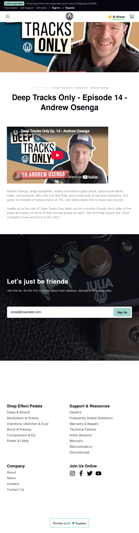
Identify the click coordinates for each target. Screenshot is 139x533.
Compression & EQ (21, 435)
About (11, 472)
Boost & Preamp (19, 429)
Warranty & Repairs (84, 424)
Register (70, 8)
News (11, 478)
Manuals (76, 441)
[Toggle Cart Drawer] (131, 16)
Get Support (26, 8)
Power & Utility (18, 441)
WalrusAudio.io (81, 446)
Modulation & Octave (22, 418)
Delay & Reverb (18, 412)
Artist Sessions (81, 435)
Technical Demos (83, 429)
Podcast (44, 87)
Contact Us (15, 489)
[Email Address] (69, 312)
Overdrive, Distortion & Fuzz (28, 424)
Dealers (75, 412)
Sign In (56, 8)
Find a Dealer (11, 8)
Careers (13, 484)
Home (33, 87)
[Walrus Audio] (69, 16)
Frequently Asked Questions (91, 418)
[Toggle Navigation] (7, 17)
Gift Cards (41, 8)
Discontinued (79, 452)
